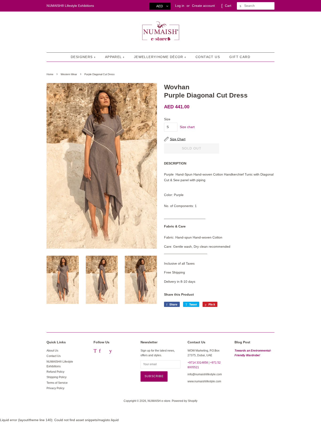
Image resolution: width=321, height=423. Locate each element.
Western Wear (69, 74)
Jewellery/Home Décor (159, 57)
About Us (52, 350)
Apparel (114, 57)
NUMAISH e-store (159, 401)
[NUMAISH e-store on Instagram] (105, 351)
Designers (82, 57)
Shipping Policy (57, 377)
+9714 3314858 (198, 362)
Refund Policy (55, 371)
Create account (203, 6)
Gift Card (239, 57)
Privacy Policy (55, 388)
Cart (228, 6)
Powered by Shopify (184, 401)
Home (50, 74)
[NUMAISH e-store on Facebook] (100, 351)
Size (167, 119)
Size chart (187, 127)
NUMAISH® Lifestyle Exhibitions (70, 6)
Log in (179, 6)
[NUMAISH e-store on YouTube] (110, 351)
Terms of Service (57, 382)
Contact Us (208, 57)
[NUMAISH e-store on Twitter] (95, 351)
